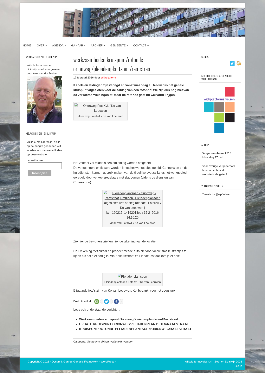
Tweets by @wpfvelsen (216, 194)
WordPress (107, 361)
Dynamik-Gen (60, 361)
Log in (238, 365)
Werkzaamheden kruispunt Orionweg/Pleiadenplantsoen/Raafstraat (128, 319)
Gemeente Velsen (98, 341)
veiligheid (116, 341)
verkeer (128, 341)
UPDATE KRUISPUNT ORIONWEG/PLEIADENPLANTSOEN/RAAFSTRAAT (134, 324)
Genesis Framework (85, 361)
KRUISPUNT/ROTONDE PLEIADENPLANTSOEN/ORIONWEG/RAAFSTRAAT (135, 329)
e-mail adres (35, 160)
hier (81, 241)
